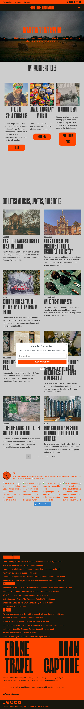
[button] (41, 346)
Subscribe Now (42, 362)
